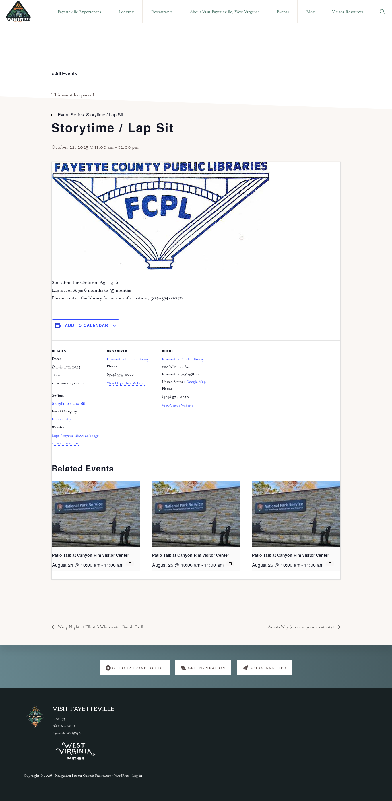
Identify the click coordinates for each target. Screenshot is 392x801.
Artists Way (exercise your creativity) (301, 627)
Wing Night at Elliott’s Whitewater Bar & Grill (100, 627)
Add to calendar (86, 325)
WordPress (121, 775)
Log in (137, 775)
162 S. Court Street (64, 726)
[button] (382, 11)
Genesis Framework (97, 775)
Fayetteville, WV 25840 (67, 733)
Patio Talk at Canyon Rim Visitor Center (90, 555)
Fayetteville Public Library (127, 359)
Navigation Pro (66, 775)
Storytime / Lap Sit (68, 403)
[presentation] (96, 514)
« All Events (64, 73)
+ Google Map (195, 382)
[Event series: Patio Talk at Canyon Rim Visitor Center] (130, 563)
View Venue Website (177, 406)
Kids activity (61, 419)
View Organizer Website (126, 383)
